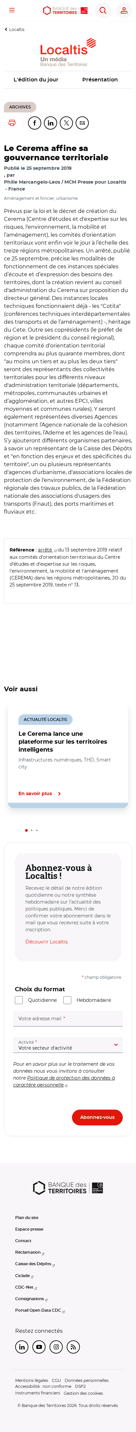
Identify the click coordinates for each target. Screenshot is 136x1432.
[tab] (26, 830)
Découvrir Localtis (46, 942)
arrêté (45, 550)
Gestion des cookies (83, 1393)
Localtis (16, 29)
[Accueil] (65, 10)
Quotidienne (42, 1000)
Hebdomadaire (94, 1000)
